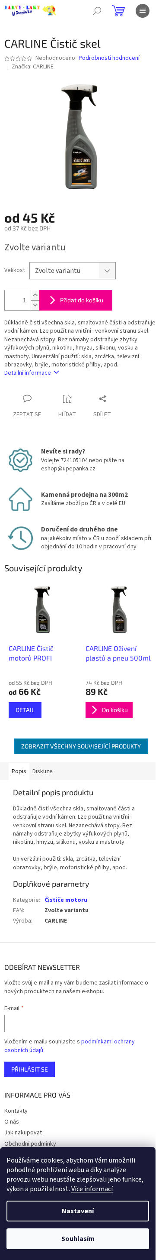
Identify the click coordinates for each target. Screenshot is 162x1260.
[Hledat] (97, 10)
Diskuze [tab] (42, 771)
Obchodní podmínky (30, 1144)
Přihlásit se (29, 1069)
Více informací (92, 1189)
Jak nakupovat (23, 1132)
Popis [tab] (19, 771)
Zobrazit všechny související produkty (81, 746)
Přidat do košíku (81, 300)
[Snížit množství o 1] (35, 305)
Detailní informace (27, 373)
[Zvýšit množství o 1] (35, 295)
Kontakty (16, 1111)
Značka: (33, 66)
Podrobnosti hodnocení (109, 58)
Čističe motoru (65, 900)
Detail (25, 709)
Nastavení (78, 1211)
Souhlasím (78, 1239)
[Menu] (142, 10)
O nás (11, 1121)
